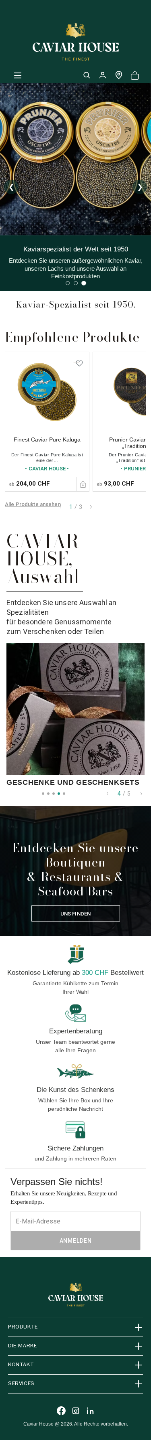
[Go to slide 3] (84, 283)
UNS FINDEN (75, 914)
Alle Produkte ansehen (33, 504)
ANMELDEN (76, 1240)
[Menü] (17, 75)
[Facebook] (61, 1410)
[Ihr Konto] (103, 75)
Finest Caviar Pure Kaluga (47, 439)
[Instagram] (75, 1410)
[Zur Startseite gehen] (76, 42)
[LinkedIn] (90, 1410)
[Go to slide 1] (67, 283)
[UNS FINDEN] (119, 75)
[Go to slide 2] (76, 283)
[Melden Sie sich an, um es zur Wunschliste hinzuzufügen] (79, 361)
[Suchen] (87, 75)
